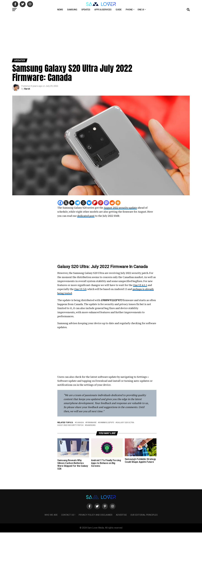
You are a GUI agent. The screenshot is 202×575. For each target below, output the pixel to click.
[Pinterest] (100, 202)
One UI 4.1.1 (140, 285)
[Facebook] (60, 202)
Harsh (27, 89)
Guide (119, 9)
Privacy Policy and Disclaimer (95, 515)
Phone (129, 9)
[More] (118, 202)
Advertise (121, 515)
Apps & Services (102, 9)
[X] (66, 202)
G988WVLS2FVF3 (106, 423)
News (60, 9)
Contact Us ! (68, 515)
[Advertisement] (88, 35)
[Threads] (83, 202)
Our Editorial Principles (144, 515)
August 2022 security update (120, 207)
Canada (80, 423)
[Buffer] (71, 202)
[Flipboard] (94, 202)
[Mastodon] (106, 202)
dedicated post (85, 215)
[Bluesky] (89, 202)
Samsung (72, 9)
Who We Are (51, 515)
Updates (85, 9)
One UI (141, 9)
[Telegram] (77, 202)
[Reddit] (112, 202)
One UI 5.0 (80, 289)
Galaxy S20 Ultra (125, 423)
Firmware (91, 423)
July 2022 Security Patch (71, 425)
